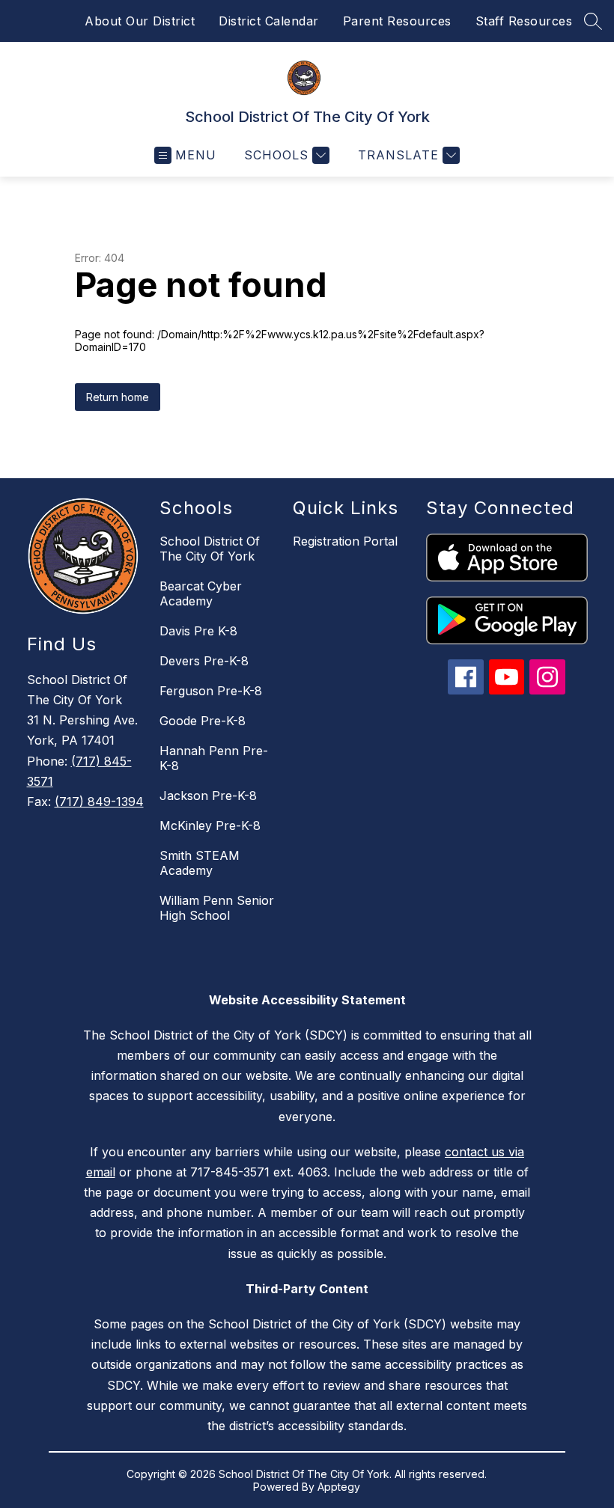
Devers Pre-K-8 (204, 660)
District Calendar (269, 20)
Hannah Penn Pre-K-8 (213, 758)
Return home (117, 397)
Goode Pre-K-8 (202, 720)
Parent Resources (397, 20)
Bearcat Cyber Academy (200, 593)
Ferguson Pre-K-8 (210, 690)
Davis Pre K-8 (198, 630)
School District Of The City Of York (209, 549)
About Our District (140, 20)
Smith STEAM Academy (199, 863)
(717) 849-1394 (99, 801)
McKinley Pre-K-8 (210, 825)
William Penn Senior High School (216, 908)
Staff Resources (524, 20)
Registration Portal (345, 541)
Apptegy (338, 1486)
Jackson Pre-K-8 (208, 795)
